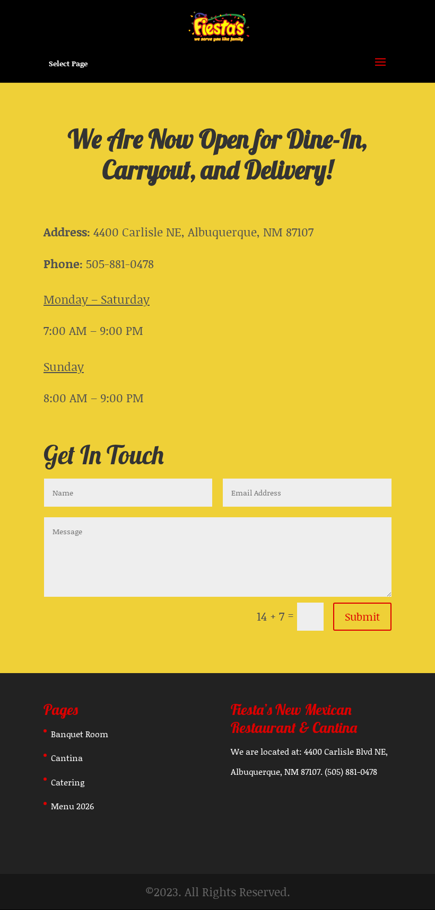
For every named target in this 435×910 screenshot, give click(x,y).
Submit (362, 616)
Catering (67, 782)
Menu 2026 (72, 806)
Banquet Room (79, 734)
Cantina (67, 758)
